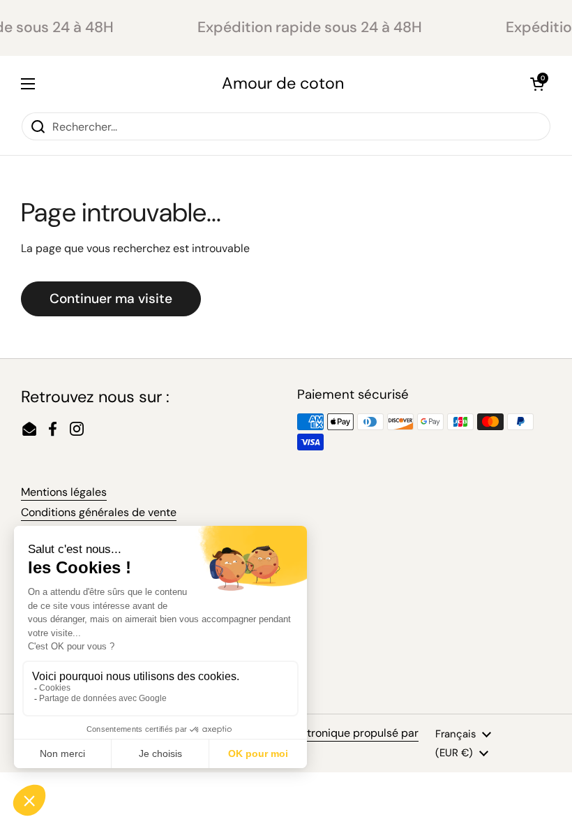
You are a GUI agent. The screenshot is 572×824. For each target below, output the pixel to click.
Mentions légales (64, 492)
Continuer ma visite (111, 298)
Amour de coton (283, 83)
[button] (537, 84)
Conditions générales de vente (98, 512)
